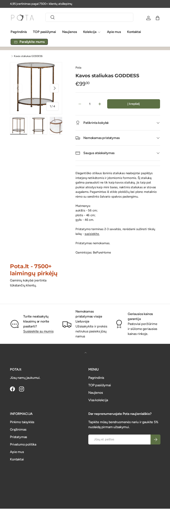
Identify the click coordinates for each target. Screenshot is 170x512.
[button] (157, 18)
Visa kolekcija (98, 400)
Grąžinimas (18, 429)
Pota (78, 67)
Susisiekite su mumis (38, 331)
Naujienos (69, 32)
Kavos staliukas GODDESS (28, 56)
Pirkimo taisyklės (22, 422)
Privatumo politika (23, 444)
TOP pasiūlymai (44, 32)
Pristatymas (18, 437)
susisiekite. (92, 234)
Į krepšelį (134, 104)
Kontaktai (134, 32)
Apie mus (114, 32)
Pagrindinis (19, 32)
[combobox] (89, 17)
